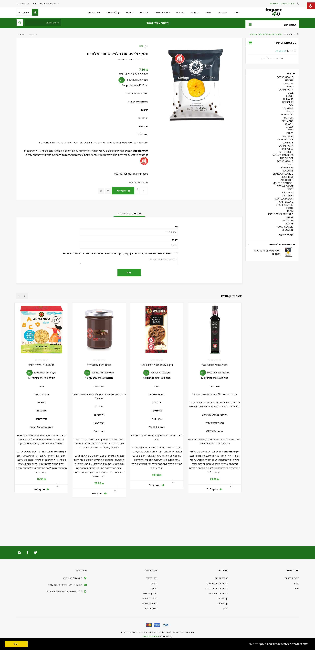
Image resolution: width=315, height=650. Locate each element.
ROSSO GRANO (285, 77)
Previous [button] (25, 296)
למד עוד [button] (253, 644)
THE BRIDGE (286, 158)
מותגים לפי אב (286, 234)
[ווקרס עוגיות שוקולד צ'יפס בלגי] (214, 329)
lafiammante (286, 167)
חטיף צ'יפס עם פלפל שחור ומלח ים (117, 53)
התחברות (280, 50)
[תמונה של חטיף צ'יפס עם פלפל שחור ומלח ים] (195, 84)
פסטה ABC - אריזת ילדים (99, 364)
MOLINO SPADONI (283, 183)
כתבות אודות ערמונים (218, 593)
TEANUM (288, 83)
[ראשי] (297, 34)
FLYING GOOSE (285, 186)
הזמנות (154, 588)
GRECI (290, 86)
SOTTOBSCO (286, 151)
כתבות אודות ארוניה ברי (216, 583)
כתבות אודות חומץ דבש (216, 588)
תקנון (296, 583)
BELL (290, 92)
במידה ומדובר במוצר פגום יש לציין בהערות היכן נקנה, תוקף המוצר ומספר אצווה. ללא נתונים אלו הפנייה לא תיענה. (129, 253)
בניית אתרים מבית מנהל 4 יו (180, 632)
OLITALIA (288, 98)
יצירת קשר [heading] (81, 570)
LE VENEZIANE (285, 139)
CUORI (289, 95)
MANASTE (287, 142)
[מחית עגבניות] (41, 329)
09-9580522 (275, 3)
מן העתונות (223, 603)
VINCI (290, 111)
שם (176, 226)
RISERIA (289, 80)
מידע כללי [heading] (223, 570)
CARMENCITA (286, 89)
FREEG (289, 133)
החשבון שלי (21, 3)
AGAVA (289, 127)
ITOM (290, 211)
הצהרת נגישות (221, 578)
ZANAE (289, 223)
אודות (296, 588)
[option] (215, 401)
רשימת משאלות (150, 598)
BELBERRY (287, 102)
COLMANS (287, 108)
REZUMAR (287, 220)
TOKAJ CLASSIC (284, 226)
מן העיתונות (222, 598)
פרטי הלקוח (152, 578)
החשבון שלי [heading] (151, 570)
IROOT (289, 208)
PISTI (290, 130)
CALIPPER (288, 195)
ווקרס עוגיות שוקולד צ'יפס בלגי (215, 364)
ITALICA (289, 164)
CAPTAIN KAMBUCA (282, 155)
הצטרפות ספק (151, 608)
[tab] (129, 213)
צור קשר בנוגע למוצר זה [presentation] (129, 213)
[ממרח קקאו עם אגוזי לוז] (157, 329)
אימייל (175, 239)
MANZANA (287, 120)
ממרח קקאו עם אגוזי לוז (157, 364)
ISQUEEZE (287, 229)
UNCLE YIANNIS (284, 204)
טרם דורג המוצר (125, 59)
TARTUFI (288, 117)
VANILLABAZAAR (284, 198)
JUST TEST (287, 176)
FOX (141, 46)
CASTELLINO (286, 201)
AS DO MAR (287, 114)
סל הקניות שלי (150, 593)
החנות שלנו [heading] (293, 570)
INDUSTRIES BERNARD (280, 214)
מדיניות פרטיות (292, 578)
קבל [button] (16, 644)
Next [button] (19, 296)
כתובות (154, 583)
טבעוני (18, 353)
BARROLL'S (287, 148)
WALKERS (288, 136)
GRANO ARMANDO (283, 173)
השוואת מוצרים (150, 603)
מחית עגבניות (41, 364)
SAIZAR (289, 217)
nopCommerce (151, 636)
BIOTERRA (287, 192)
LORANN (288, 123)
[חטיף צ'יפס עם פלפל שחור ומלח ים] (288, 252)
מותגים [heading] (291, 73)
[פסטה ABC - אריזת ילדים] (99, 329)
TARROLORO (286, 179)
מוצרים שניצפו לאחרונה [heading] (282, 244)
